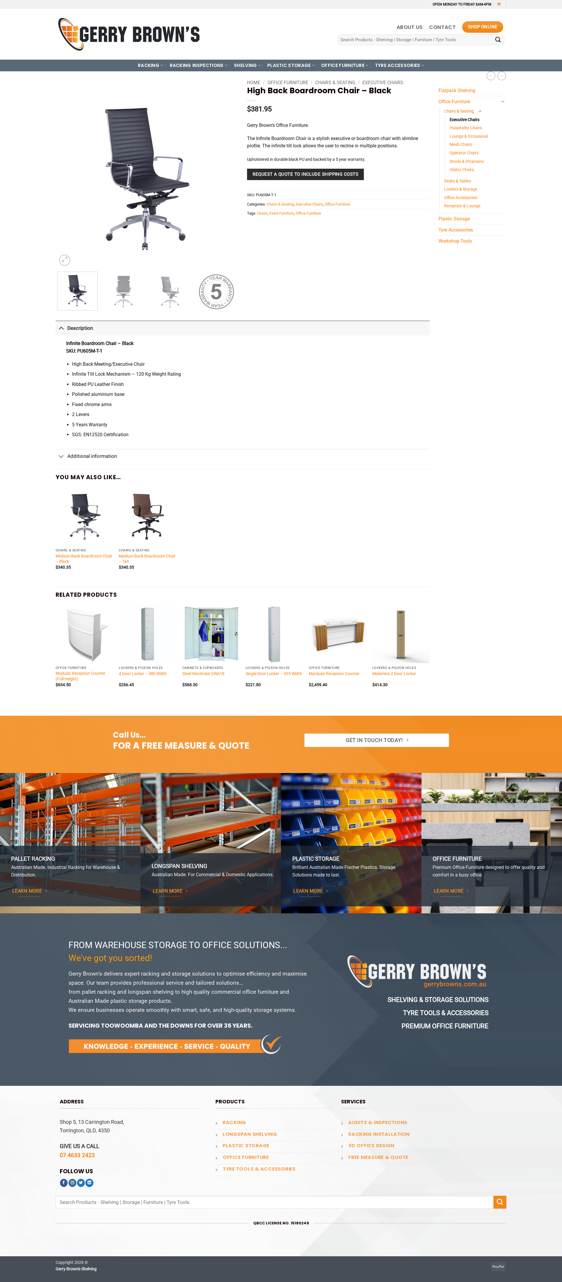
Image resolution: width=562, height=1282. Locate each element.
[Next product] (490, 75)
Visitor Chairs (462, 169)
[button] (499, 4)
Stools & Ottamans (467, 161)
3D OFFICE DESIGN (371, 1145)
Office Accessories (460, 197)
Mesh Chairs (461, 144)
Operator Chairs (464, 153)
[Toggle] (61, 328)
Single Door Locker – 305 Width (274, 673)
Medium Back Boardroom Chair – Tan (147, 559)
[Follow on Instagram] (72, 1183)
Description (80, 328)
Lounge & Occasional (469, 136)
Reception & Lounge (462, 205)
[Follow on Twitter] (81, 1183)
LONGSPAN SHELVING (250, 1134)
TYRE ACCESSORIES (397, 65)
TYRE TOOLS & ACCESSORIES (259, 1169)
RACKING (148, 65)
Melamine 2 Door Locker (394, 673)
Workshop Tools (455, 241)
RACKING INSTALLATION (379, 1134)
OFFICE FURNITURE (342, 65)
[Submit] (498, 40)
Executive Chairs (382, 82)
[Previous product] (501, 75)
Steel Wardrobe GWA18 (203, 673)
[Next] (226, 177)
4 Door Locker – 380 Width (143, 673)
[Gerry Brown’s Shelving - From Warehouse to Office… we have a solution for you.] (129, 34)
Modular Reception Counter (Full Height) (80, 676)
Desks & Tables (457, 181)
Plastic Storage (454, 219)
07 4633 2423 (77, 1155)
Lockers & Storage (460, 189)
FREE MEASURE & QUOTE (378, 1157)
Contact (442, 27)
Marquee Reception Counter (334, 673)
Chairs (262, 213)
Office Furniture (288, 82)
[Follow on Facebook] (64, 1183)
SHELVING (245, 65)
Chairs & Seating (335, 82)
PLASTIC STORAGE (289, 65)
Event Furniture (281, 213)
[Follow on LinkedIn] (89, 1183)
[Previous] (68, 177)
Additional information (92, 456)
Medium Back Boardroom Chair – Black (84, 559)
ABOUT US (410, 27)
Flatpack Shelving (456, 90)
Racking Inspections (197, 65)
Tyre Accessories (455, 230)
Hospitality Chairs (466, 127)
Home (253, 82)
